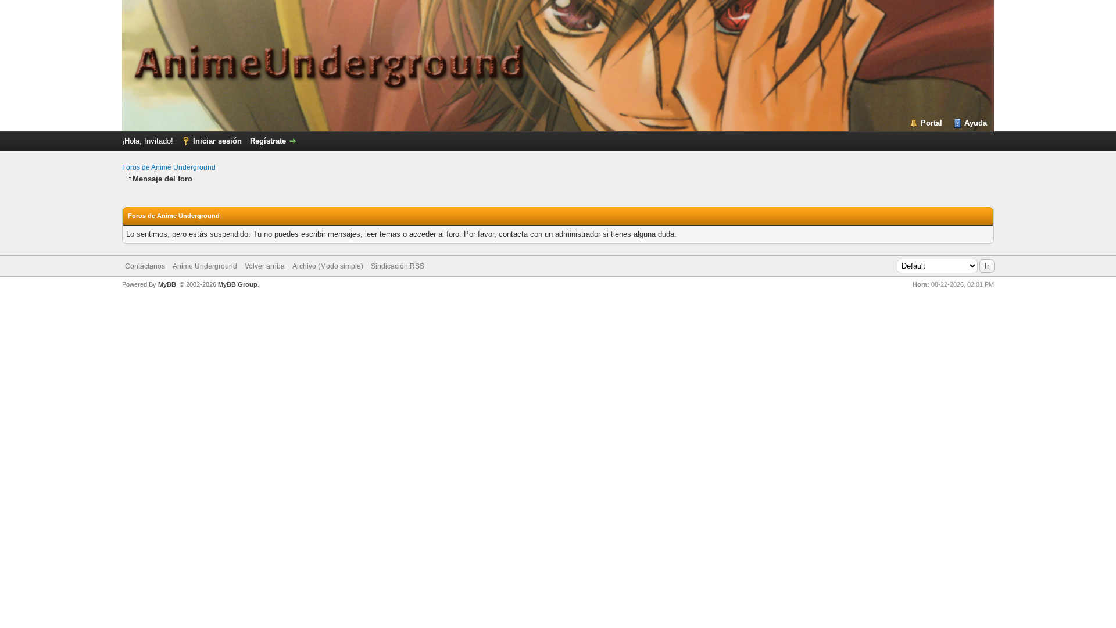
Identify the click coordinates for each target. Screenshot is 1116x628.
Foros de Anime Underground (169, 167)
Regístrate (268, 141)
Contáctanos (145, 266)
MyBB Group (237, 284)
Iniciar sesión (217, 141)
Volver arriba (265, 266)
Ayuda (975, 123)
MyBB (167, 284)
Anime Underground (205, 266)
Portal (931, 123)
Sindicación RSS (397, 266)
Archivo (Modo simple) (327, 266)
